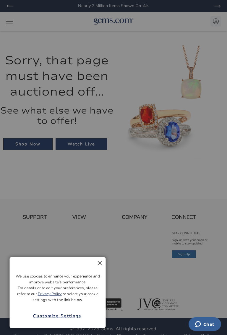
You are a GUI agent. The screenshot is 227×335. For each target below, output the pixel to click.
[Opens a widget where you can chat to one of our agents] (204, 324)
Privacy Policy (50, 294)
